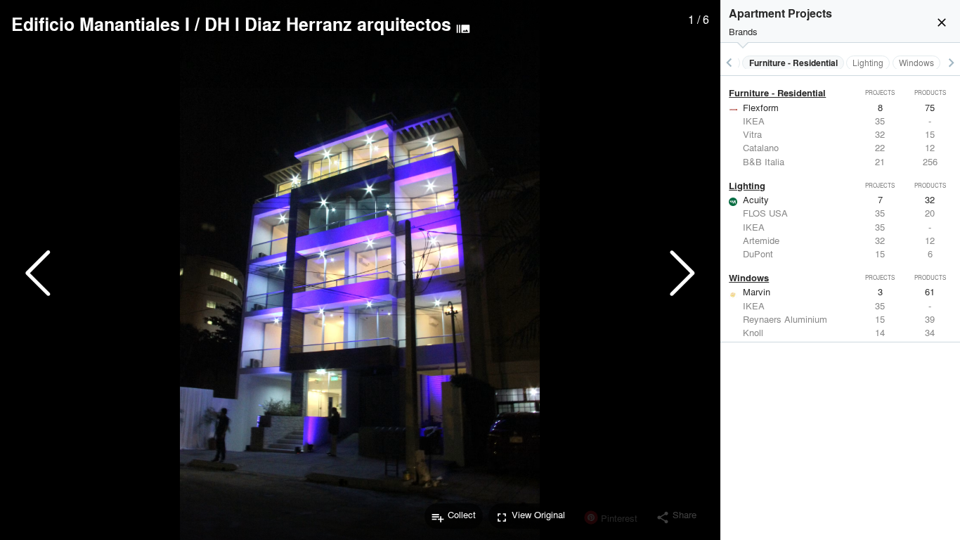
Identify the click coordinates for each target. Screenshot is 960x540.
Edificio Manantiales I (100, 24)
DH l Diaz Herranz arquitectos (328, 24)
